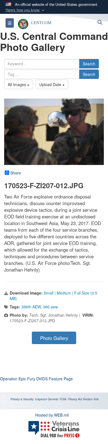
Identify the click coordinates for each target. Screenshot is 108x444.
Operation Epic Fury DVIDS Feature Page (36, 378)
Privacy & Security (22, 399)
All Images (17, 84)
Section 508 (91, 399)
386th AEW (31, 306)
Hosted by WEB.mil (52, 415)
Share (15, 173)
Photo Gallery (54, 338)
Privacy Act (75, 399)
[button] (25, 10)
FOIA (63, 399)
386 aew (50, 306)
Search (89, 63)
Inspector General (46, 399)
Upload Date (50, 84)
